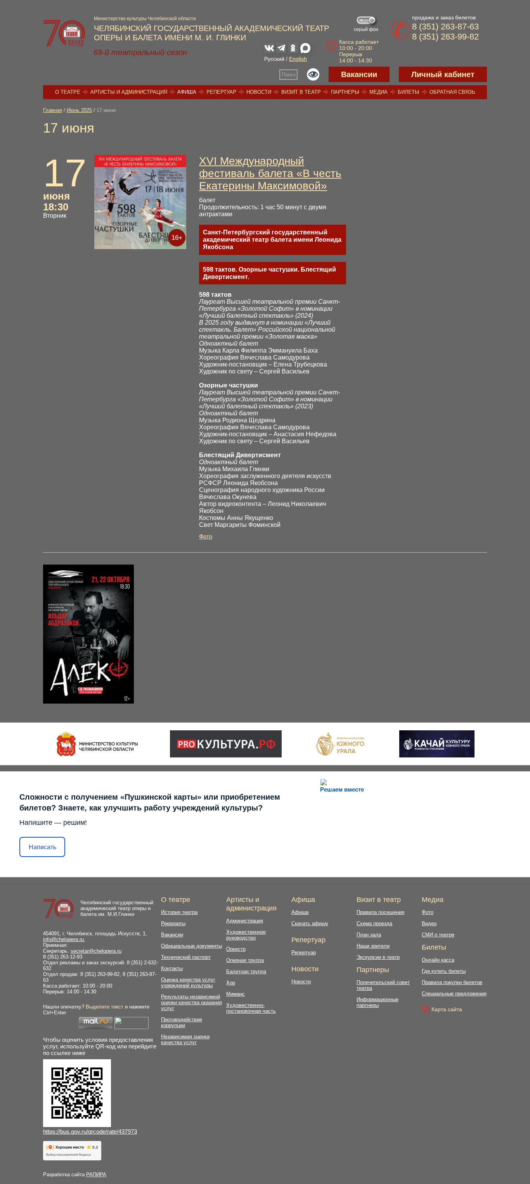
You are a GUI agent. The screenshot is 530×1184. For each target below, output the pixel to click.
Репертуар (221, 92)
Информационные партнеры (377, 1002)
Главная (52, 110)
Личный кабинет (443, 74)
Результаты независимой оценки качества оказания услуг (191, 1002)
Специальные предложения (454, 993)
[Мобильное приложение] (436, 743)
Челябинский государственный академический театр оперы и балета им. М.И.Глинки (116, 908)
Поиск (289, 74)
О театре (67, 92)
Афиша (186, 92)
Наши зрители (373, 946)
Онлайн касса (438, 960)
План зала (369, 935)
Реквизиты (173, 923)
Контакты (172, 968)
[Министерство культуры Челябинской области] (97, 743)
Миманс (235, 994)
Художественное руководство (246, 935)
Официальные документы (191, 946)
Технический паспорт (186, 957)
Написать (42, 847)
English (298, 59)
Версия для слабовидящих (313, 74)
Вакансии (359, 74)
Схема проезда (374, 923)
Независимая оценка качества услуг (185, 1039)
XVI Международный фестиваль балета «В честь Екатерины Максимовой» (270, 173)
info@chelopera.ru (63, 939)
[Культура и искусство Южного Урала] (341, 743)
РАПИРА (96, 1174)
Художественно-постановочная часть (251, 1008)
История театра (179, 912)
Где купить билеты (444, 971)
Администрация (244, 921)
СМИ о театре (438, 935)
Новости (258, 92)
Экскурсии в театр (378, 957)
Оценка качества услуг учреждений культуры (188, 982)
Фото (205, 536)
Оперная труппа (245, 960)
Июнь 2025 (79, 110)
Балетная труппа (246, 971)
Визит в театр (301, 92)
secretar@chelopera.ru (96, 951)
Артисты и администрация (128, 92)
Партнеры (345, 92)
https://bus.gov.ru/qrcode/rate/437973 (90, 1131)
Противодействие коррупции (181, 1022)
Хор (230, 983)
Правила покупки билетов (452, 982)
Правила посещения (380, 912)
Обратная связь (452, 92)
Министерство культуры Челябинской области (145, 18)
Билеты (408, 92)
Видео (429, 923)
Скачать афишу (309, 923)
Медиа (378, 92)
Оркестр (236, 949)
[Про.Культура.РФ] (226, 743)
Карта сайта (446, 1009)
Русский (274, 59)
